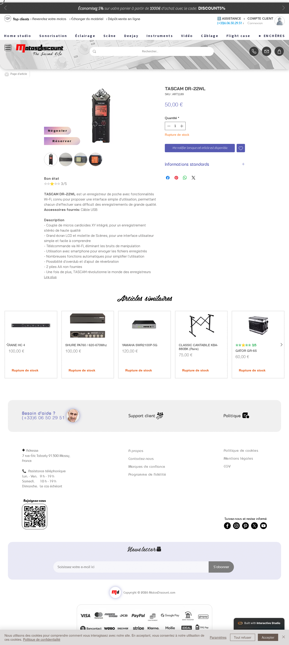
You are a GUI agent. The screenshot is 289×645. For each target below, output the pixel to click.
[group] (144, 344)
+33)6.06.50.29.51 (230, 23)
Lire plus (50, 277)
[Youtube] (263, 525)
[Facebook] (227, 525)
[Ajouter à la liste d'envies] (241, 148)
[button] (57, 131)
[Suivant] (283, 8)
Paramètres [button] (218, 637)
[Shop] (279, 51)
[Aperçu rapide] (31, 325)
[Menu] (8, 47)
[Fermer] (283, 637)
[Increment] (182, 126)
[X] (254, 525)
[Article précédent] (7, 344)
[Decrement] (168, 126)
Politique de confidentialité (41, 639)
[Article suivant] (281, 344)
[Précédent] (5, 8)
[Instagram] (236, 525)
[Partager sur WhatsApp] (185, 177)
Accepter (268, 637)
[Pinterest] (245, 525)
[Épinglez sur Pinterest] (176, 177)
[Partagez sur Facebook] (167, 177)
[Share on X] (193, 177)
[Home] (254, 51)
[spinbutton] (175, 126)
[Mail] (266, 51)
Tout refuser (242, 637)
